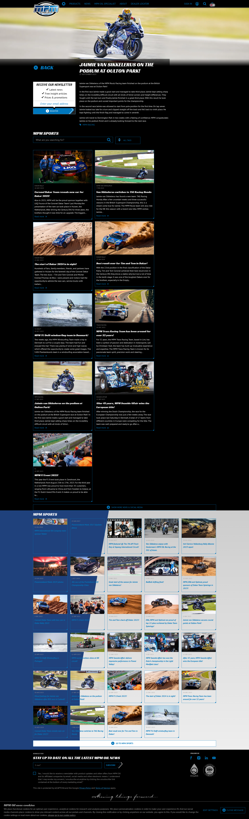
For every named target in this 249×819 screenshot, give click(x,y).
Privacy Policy (85, 788)
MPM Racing (89, 124)
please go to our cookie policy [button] (62, 815)
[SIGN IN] (197, 3)
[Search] (204, 3)
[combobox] (128, 140)
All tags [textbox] (127, 140)
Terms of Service (102, 788)
